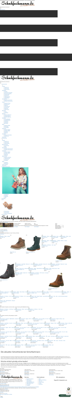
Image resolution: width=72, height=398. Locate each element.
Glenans (54, 319)
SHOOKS (6, 222)
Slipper (5, 146)
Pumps (3, 102)
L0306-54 (19, 324)
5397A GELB (56, 237)
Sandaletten (4, 90)
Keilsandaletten (6, 97)
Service (1, 386)
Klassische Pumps (7, 103)
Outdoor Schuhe (5, 164)
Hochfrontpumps (7, 106)
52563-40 (30, 337)
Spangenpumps (6, 104)
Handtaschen (6, 194)
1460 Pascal (5, 310)
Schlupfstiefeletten (7, 120)
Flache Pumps (6, 109)
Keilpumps (6, 105)
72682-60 (45, 241)
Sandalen (5, 91)
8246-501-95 (5, 279)
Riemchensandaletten (7, 93)
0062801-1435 (34, 292)
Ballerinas (3, 113)
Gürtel (5, 197)
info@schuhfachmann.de (4, 385)
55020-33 (65, 292)
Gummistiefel (6, 127)
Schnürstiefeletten (7, 119)
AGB (39, 378)
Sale (3, 199)
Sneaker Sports (6, 89)
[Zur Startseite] (17, 218)
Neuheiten (4, 198)
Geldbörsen (6, 196)
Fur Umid (35, 324)
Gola (31, 297)
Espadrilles (6, 131)
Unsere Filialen (41, 382)
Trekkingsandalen (7, 96)
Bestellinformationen (30, 378)
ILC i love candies (36, 319)
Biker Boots (6, 123)
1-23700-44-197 (64, 324)
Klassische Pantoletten (8, 134)
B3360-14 (20, 337)
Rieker (11, 252)
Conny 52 (5, 324)
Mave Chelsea (16, 292)
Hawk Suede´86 (3, 301)
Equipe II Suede (34, 297)
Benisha (56, 241)
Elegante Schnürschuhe (8, 100)
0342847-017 (6, 292)
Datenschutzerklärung (42, 379)
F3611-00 (3, 237)
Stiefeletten (4, 118)
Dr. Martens (44, 246)
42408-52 (46, 345)
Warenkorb (6, 394)
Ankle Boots (6, 122)
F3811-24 (14, 252)
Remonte (57, 337)
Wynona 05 (39, 265)
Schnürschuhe (4, 98)
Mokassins (6, 132)
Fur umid (56, 328)
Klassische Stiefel (7, 125)
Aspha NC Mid (33, 269)
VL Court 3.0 (47, 292)
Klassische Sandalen (7, 157)
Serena (61, 260)
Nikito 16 (4, 341)
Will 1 (23, 319)
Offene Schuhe (4, 156)
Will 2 (48, 324)
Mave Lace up (49, 269)
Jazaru (42, 337)
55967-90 (19, 345)
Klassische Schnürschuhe (8, 148)
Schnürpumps (6, 107)
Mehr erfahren (2, 371)
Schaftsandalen (6, 94)
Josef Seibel (17, 265)
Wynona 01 (21, 265)
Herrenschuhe (4, 138)
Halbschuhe (4, 128)
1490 (46, 246)
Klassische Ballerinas (7, 114)
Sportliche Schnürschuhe (8, 101)
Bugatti (51, 319)
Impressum (41, 384)
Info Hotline (28, 384)
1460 (4, 297)
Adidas (43, 292)
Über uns (40, 381)
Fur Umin (22, 328)
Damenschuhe (4, 84)
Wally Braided (5, 319)
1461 (18, 297)
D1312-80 (61, 337)
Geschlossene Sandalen (8, 92)
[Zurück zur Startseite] (17, 3)
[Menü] (70, 387)
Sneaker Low (6, 87)
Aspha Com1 (19, 273)
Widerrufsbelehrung (30, 383)
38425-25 (64, 237)
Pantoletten (4, 133)
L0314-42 (19, 310)
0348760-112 (32, 252)
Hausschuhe (4, 137)
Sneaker (3, 86)
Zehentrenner (6, 95)
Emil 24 (36, 341)
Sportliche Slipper (7, 130)
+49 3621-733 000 (3, 383)
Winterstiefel (6, 126)
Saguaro (20, 319)
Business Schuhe (5, 144)
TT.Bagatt (53, 241)
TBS (40, 337)
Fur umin (57, 332)
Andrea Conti (28, 252)
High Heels (4, 110)
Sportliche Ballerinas (7, 116)
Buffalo (30, 269)
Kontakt (40, 383)
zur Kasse (10, 394)
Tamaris (60, 324)
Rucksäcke (6, 195)
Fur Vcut (41, 319)
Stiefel (3, 124)
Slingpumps (6, 108)
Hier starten (5, 393)
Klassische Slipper (7, 129)
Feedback (28, 385)
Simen (52, 237)
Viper (52, 297)
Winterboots (6, 121)
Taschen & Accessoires (6, 166)
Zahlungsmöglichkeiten (30, 382)
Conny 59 (5, 337)
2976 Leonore (36, 273)
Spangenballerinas (7, 115)
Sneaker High (6, 88)
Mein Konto (2, 9)
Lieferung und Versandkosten (29, 380)
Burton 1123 (5, 332)
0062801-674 (22, 269)
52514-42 (45, 237)
